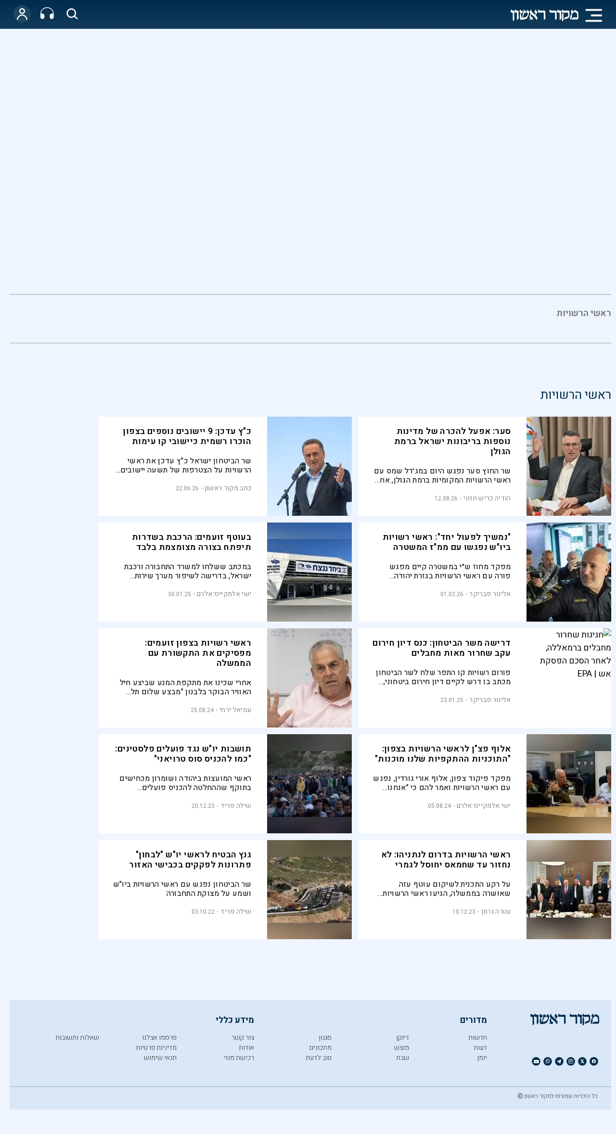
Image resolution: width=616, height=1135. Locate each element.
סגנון (325, 1038)
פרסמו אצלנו (159, 1038)
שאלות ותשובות (77, 1038)
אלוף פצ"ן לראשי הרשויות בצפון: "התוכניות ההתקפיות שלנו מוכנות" (443, 753)
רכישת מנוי (239, 1058)
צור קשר (242, 1038)
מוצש (401, 1048)
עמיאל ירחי (235, 710)
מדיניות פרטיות (156, 1048)
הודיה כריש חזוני (487, 498)
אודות (246, 1048)
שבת (402, 1058)
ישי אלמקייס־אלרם (224, 594)
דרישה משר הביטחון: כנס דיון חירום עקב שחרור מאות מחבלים (441, 648)
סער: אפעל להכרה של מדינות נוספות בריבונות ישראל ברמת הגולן (452, 441)
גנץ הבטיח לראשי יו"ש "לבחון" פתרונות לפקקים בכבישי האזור (190, 859)
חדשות (477, 1038)
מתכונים (320, 1048)
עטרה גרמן (496, 911)
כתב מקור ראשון (228, 488)
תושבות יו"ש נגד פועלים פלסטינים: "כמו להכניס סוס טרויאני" (183, 753)
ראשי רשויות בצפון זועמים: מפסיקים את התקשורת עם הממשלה (198, 653)
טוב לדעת (319, 1058)
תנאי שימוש (160, 1058)
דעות (480, 1048)
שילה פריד (235, 806)
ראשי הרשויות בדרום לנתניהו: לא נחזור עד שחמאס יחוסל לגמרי (446, 859)
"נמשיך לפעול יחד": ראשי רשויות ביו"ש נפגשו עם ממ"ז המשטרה (447, 542)
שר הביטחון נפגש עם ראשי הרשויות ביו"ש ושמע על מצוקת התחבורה (182, 889)
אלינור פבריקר (490, 594)
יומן (482, 1058)
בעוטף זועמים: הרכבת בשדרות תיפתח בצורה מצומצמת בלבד (191, 542)
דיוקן (402, 1038)
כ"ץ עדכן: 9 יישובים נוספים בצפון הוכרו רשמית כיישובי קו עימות (187, 436)
